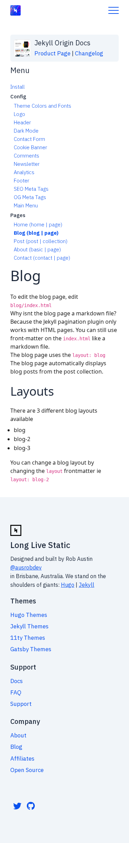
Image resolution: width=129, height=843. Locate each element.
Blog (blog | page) (36, 233)
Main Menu (26, 205)
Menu (113, 10)
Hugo (67, 584)
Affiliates (22, 758)
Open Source (27, 770)
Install (17, 86)
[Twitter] (17, 806)
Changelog (89, 53)
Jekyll (86, 584)
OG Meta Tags (30, 197)
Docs (16, 681)
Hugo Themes (28, 615)
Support (21, 704)
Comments (26, 155)
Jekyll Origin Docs (62, 42)
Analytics (24, 172)
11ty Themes (27, 638)
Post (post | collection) (40, 241)
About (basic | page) (37, 249)
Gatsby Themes (30, 649)
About (18, 735)
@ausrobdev (26, 567)
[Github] (30, 806)
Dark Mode (26, 130)
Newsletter (27, 164)
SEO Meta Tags (31, 189)
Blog (16, 747)
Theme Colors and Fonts (42, 105)
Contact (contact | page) (42, 257)
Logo (19, 114)
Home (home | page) (38, 224)
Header (22, 122)
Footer (21, 180)
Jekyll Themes (29, 626)
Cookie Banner (30, 147)
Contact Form (29, 139)
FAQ (15, 692)
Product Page (52, 53)
